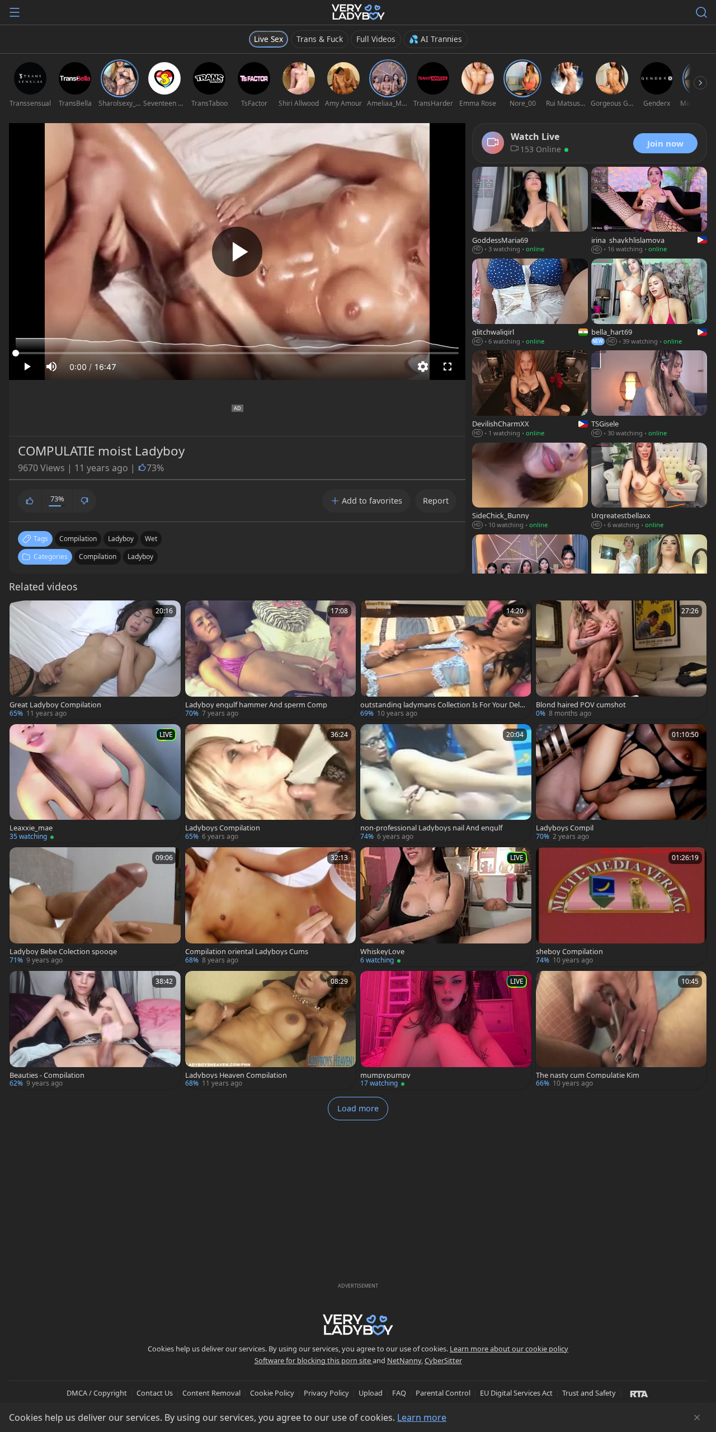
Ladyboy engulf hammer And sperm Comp (256, 704)
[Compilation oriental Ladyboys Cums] (270, 906)
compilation (78, 538)
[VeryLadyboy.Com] (358, 12)
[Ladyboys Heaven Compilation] (270, 1030)
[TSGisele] (649, 394)
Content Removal (211, 1393)
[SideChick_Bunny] (530, 487)
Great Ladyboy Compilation (55, 704)
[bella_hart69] (649, 303)
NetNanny (404, 1360)
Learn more (421, 1417)
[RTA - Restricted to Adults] (639, 1393)
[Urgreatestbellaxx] (649, 487)
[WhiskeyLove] (445, 906)
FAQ (399, 1393)
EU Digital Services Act (516, 1393)
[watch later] (23, 614)
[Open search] (701, 12)
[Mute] (51, 366)
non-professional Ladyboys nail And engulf (431, 828)
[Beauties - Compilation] (95, 1030)
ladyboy (121, 538)
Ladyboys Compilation (222, 828)
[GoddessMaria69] (530, 211)
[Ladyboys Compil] (621, 783)
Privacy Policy (326, 1393)
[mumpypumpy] (445, 1030)
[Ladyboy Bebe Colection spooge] (95, 906)
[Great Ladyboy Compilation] (95, 660)
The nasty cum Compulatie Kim (587, 1075)
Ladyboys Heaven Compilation (236, 1075)
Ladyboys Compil (564, 828)
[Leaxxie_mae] (95, 783)
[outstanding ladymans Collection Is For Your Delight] (445, 660)
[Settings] (423, 366)
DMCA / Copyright (97, 1393)
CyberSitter (443, 1360)
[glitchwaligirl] (530, 303)
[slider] (237, 353)
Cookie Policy (272, 1393)
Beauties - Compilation (47, 1075)
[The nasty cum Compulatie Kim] (621, 1030)
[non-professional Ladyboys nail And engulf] (445, 783)
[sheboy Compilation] (621, 906)
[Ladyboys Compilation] (270, 783)
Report (436, 500)
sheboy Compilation (569, 951)
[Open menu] (14, 12)
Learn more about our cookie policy (509, 1349)
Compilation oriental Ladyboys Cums (246, 951)
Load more (358, 1108)
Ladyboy (140, 556)
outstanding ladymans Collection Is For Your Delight (443, 704)
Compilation (97, 556)
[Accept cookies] (697, 1417)
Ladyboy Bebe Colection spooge (63, 951)
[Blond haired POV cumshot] (621, 660)
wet (151, 538)
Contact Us (154, 1393)
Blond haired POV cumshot (581, 704)
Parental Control (443, 1393)
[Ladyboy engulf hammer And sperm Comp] (270, 660)
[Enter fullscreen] (447, 366)
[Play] (237, 252)
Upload (371, 1393)
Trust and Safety (589, 1393)
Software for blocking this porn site (314, 1360)
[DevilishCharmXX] (530, 394)
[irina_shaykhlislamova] (649, 211)
